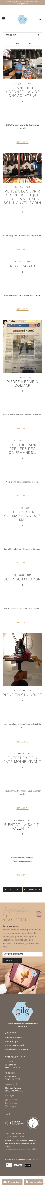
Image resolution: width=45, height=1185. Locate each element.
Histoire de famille (14, 1037)
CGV (36, 1159)
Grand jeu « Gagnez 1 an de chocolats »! (22, 91)
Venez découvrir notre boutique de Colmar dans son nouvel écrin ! (22, 198)
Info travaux (22, 266)
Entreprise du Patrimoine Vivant (22, 760)
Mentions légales (25, 1159)
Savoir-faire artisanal (15, 1045)
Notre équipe (12, 1041)
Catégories (21, 44)
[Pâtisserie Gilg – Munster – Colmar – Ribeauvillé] (22, 19)
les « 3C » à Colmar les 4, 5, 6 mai (22, 516)
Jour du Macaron (22, 579)
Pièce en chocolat (22, 695)
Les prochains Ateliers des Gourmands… (23, 448)
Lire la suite (22, 142)
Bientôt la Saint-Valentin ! (22, 826)
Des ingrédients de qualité (17, 1049)
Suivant (33, 889)
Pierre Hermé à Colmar (22, 383)
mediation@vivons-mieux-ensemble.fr (21, 1149)
